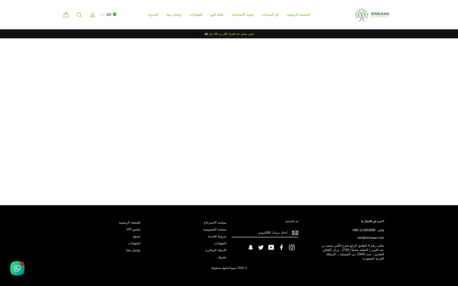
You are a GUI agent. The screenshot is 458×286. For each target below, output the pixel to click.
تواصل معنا (174, 14)
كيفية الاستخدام (243, 14)
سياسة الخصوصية (214, 229)
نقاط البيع (217, 14)
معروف (221, 257)
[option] (229, 34)
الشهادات (196, 14)
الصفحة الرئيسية (298, 14)
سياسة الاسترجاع (215, 222)
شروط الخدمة (217, 236)
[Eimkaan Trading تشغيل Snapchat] (251, 247)
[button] (108, 14)
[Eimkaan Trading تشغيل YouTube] (271, 247)
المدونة (153, 14)
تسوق (137, 236)
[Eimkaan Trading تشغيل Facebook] (281, 247)
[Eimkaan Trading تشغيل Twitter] (261, 247)
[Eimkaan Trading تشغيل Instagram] (292, 247)
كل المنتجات (270, 14)
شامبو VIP (133, 229)
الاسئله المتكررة (215, 250)
